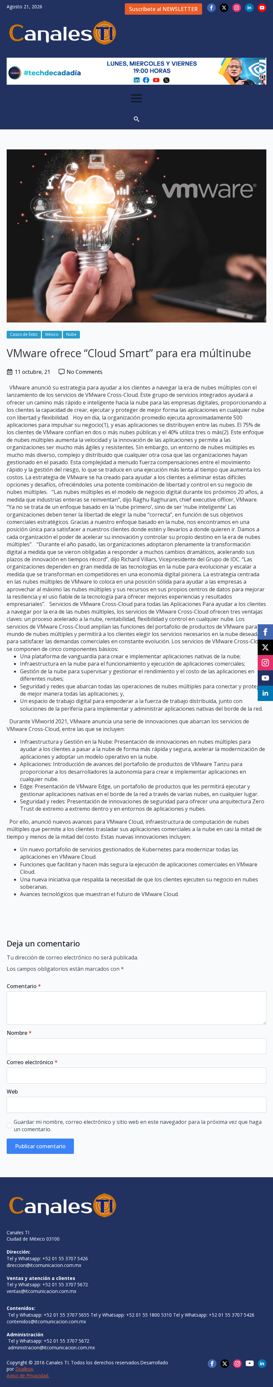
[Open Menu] (136, 98)
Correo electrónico (32, 1062)
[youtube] (262, 7)
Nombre (19, 1032)
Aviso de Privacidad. (28, 1375)
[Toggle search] (136, 119)
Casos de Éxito (24, 334)
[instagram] (236, 7)
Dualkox (24, 1369)
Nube (71, 334)
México (52, 334)
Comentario (24, 986)
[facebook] (211, 7)
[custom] (250, 1363)
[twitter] (224, 7)
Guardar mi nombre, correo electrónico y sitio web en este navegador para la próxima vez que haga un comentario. (138, 1125)
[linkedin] (249, 7)
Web (12, 1091)
